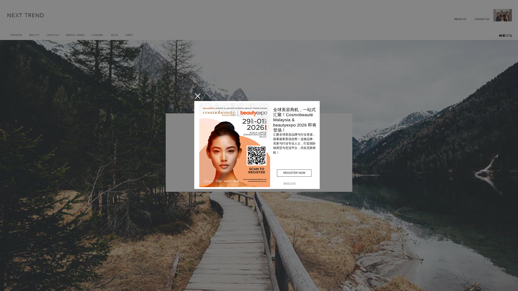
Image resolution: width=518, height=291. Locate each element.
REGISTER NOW (294, 172)
